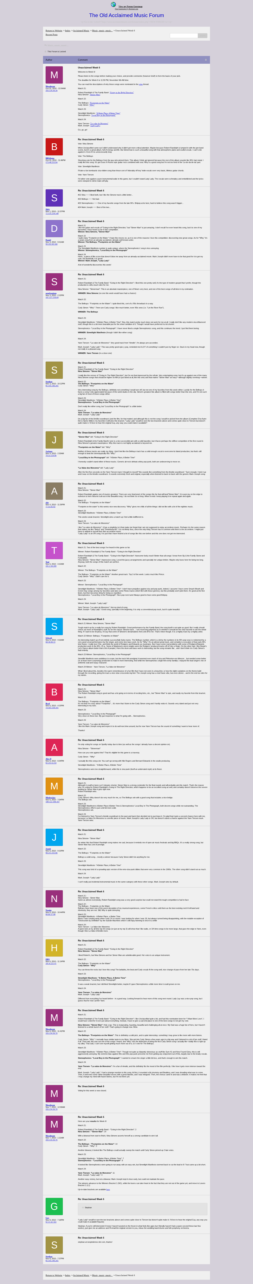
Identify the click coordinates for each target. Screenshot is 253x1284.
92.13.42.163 (51, 1222)
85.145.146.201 (52, 386)
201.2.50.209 (51, 566)
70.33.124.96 (51, 455)
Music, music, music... (102, 30)
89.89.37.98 (50, 914)
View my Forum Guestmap (131, 6)
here (108, 1189)
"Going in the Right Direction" (122, 92)
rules (141, 84)
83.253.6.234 (51, 763)
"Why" (91, 105)
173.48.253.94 (51, 162)
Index (67, 30)
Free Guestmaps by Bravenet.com (126, 9)
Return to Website (54, 30)
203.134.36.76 (51, 1033)
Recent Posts (51, 34)
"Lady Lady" (95, 126)
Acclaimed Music (81, 30)
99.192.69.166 (51, 244)
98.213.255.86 (51, 853)
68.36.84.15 (50, 642)
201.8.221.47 (51, 963)
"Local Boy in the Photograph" (103, 115)
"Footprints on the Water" (100, 103)
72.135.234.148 (52, 213)
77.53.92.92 (50, 507)
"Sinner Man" (95, 95)
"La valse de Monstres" (99, 123)
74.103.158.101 (52, 708)
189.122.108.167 (53, 802)
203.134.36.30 (51, 90)
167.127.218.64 (52, 297)
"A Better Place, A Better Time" (108, 113)
